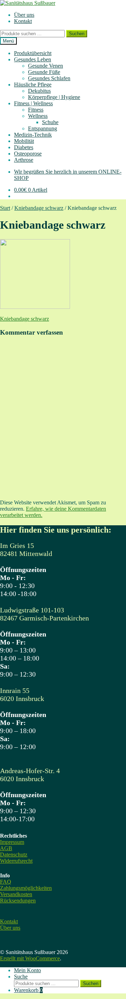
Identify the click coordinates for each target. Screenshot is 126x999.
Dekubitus (39, 91)
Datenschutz (13, 854)
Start (5, 208)
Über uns (24, 15)
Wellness (38, 116)
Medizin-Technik (33, 135)
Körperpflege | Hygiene (54, 97)
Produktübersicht (32, 53)
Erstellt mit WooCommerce (30, 958)
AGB (6, 848)
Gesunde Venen (45, 66)
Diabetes (23, 147)
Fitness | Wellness (33, 103)
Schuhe (50, 122)
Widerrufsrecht (16, 861)
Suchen (76, 33)
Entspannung (42, 128)
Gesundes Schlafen (49, 78)
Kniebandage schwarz (38, 208)
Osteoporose (28, 154)
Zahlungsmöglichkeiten (26, 888)
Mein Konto (27, 970)
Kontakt (23, 21)
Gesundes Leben (32, 59)
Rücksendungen (18, 900)
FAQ (5, 882)
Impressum (12, 842)
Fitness (35, 110)
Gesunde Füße (44, 72)
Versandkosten (16, 894)
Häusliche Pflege (32, 84)
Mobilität (24, 141)
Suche (21, 976)
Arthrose (23, 160)
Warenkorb (28, 990)
